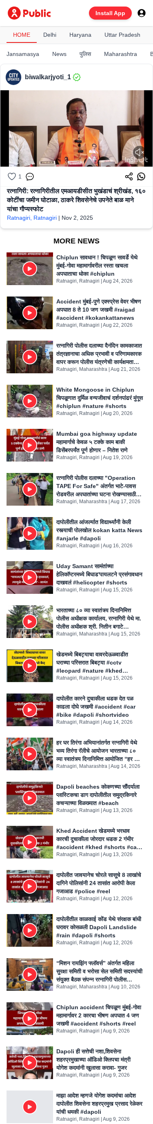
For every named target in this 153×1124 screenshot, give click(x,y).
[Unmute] (139, 152)
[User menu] (141, 13)
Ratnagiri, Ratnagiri (32, 217)
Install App (110, 13)
